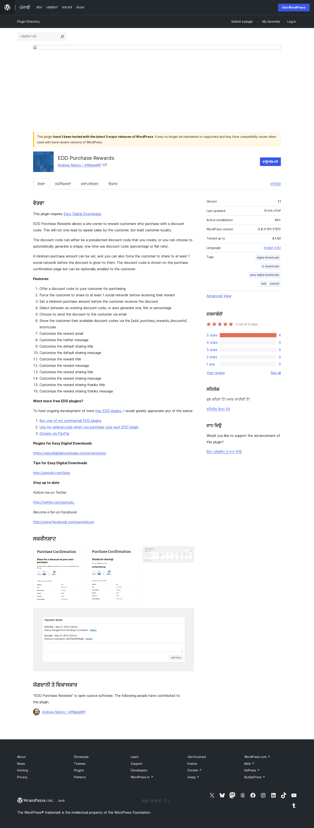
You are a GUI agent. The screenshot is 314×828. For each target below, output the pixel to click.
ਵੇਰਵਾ (41, 184)
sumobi (274, 283)
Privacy (22, 777)
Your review (216, 373)
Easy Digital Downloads (82, 214)
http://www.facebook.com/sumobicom (63, 522)
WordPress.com (257, 757)
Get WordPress (294, 7)
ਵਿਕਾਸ (113, 184)
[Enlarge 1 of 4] (79, 552)
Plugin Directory (28, 21)
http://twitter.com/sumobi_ (54, 502)
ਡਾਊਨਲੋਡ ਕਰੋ (270, 161)
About (21, 757)
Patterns (80, 777)
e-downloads (270, 266)
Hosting (22, 770)
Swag (193, 777)
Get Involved (197, 757)
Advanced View (219, 296)
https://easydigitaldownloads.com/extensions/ (69, 453)
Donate (195, 770)
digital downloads (268, 257)
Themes (79, 763)
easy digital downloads (264, 274)
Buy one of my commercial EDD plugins (70, 420)
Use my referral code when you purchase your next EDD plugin (89, 427)
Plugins (79, 770)
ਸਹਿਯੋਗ (275, 184)
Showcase (81, 757)
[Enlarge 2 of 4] (133, 552)
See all (276, 373)
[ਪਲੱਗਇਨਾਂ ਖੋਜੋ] (62, 36)
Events (192, 763)
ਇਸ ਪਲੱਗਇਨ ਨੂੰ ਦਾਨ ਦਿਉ (224, 452)
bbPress (252, 770)
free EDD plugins (108, 411)
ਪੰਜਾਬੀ (61, 801)
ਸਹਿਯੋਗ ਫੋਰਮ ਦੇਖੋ (218, 409)
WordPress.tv (142, 777)
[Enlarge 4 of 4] (188, 614)
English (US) (272, 248)
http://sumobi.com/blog (51, 473)
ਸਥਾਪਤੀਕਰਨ (89, 184)
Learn (135, 757)
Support (136, 763)
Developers (139, 770)
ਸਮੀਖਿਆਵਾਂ (63, 184)
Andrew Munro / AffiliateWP (79, 165)
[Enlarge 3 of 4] (188, 552)
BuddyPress (254, 777)
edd (263, 283)
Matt (249, 763)
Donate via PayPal (54, 433)
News (21, 763)
